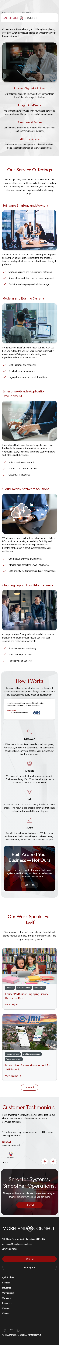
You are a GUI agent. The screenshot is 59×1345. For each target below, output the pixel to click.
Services (13, 12)
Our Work (6, 1298)
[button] (53, 18)
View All (29, 1087)
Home (4, 12)
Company (6, 1308)
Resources (7, 1303)
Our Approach (8, 1293)
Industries (6, 1288)
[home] (20, 17)
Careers (5, 1313)
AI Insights (29, 1267)
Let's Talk (29, 884)
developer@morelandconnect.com (17, 1244)
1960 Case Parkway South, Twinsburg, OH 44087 (23, 1239)
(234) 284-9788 (9, 1249)
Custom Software (26, 12)
